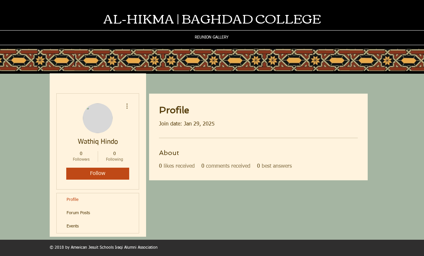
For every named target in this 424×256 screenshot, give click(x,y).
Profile (73, 200)
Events (73, 226)
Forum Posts (78, 213)
